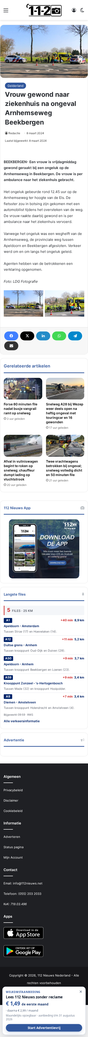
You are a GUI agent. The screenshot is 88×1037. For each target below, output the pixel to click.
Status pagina (13, 847)
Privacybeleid (13, 790)
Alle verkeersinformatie (22, 721)
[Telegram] (75, 335)
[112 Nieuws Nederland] (44, 10)
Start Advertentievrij (44, 1028)
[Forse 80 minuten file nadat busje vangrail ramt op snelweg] (23, 388)
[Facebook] (11, 335)
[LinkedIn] (43, 335)
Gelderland (15, 86)
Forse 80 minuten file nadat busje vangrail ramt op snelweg (20, 408)
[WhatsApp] (59, 335)
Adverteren (12, 837)
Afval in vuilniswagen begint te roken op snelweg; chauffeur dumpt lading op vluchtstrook (21, 470)
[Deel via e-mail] (11, 345)
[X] (27, 335)
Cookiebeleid (13, 811)
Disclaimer (11, 800)
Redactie (14, 133)
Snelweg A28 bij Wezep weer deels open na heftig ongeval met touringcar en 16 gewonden (64, 413)
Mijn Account (13, 857)
